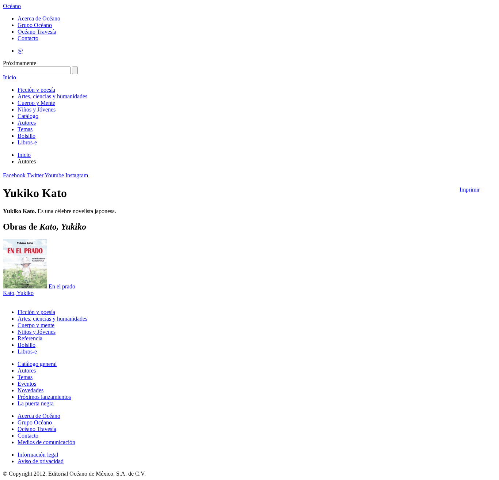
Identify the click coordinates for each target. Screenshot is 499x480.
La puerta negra (36, 403)
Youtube (54, 175)
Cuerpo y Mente (36, 103)
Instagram (76, 175)
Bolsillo (26, 136)
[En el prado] (26, 286)
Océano (12, 6)
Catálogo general (37, 364)
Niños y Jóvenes (37, 109)
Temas (25, 129)
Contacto (28, 38)
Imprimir (470, 189)
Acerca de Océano (39, 18)
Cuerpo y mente (36, 325)
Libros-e (27, 142)
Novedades (30, 390)
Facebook (14, 175)
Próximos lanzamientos (44, 397)
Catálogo (28, 116)
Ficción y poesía (36, 90)
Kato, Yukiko (18, 293)
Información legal (38, 454)
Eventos (27, 384)
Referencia (30, 338)
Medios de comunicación (46, 442)
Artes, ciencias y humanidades (52, 96)
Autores (27, 123)
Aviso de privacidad (41, 461)
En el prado (62, 286)
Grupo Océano (35, 25)
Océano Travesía (37, 32)
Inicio (9, 77)
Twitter (35, 175)
